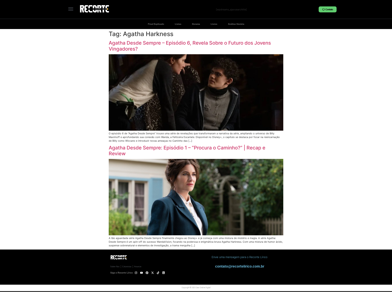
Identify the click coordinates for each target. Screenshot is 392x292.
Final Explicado (156, 24)
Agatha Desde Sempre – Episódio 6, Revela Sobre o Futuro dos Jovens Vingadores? (190, 46)
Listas (178, 24)
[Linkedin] (163, 272)
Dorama (196, 24)
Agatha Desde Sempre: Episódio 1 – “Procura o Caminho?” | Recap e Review (187, 150)
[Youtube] (141, 272)
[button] (71, 9)
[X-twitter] (152, 272)
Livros (214, 24)
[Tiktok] (158, 272)
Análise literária (236, 24)
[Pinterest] (147, 272)
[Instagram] (136, 272)
